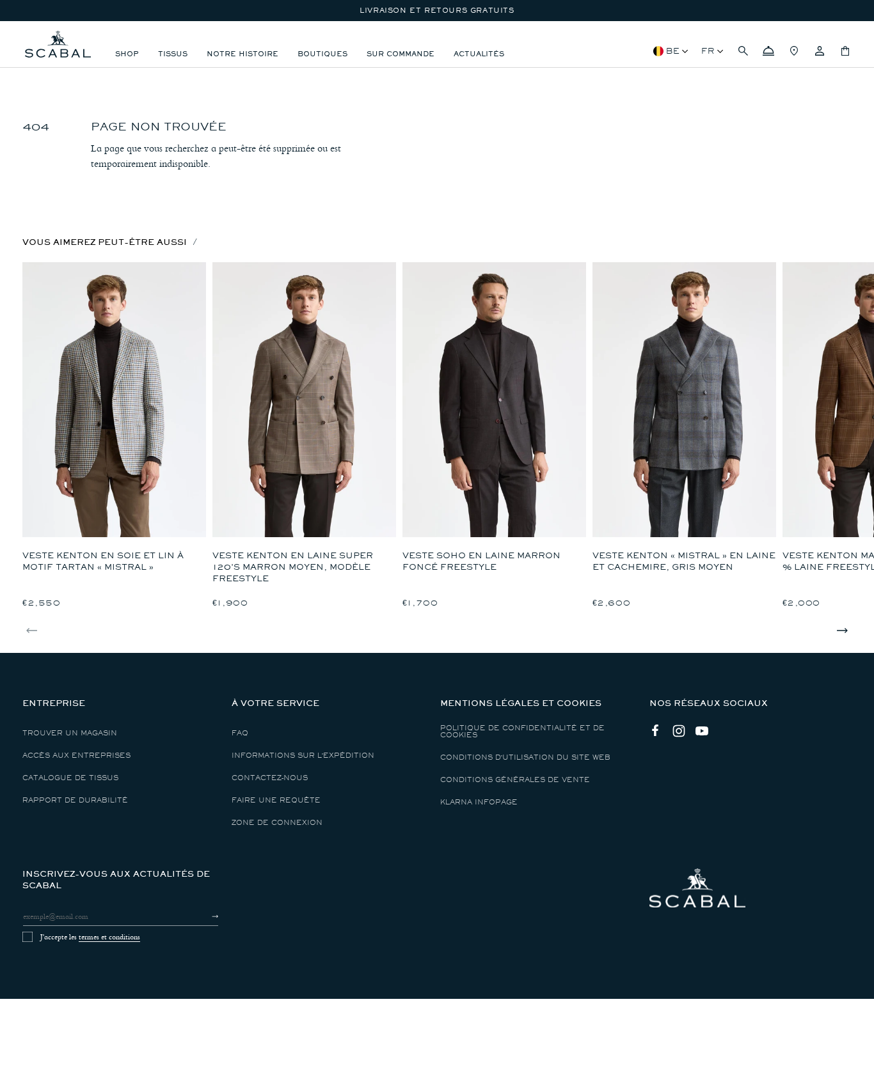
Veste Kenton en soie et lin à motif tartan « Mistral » (103, 561)
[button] (742, 51)
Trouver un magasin (69, 733)
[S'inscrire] (203, 916)
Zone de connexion (277, 822)
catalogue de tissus (70, 777)
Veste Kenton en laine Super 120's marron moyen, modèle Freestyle (292, 567)
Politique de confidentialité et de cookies (522, 732)
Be (672, 51)
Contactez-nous (270, 777)
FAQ (240, 733)
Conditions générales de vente (515, 779)
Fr (708, 51)
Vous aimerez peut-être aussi (104, 242)
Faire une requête (276, 800)
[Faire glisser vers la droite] (842, 630)
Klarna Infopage (479, 802)
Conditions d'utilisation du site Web (525, 757)
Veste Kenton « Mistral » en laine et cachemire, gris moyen (683, 561)
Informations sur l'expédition (303, 755)
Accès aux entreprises (76, 755)
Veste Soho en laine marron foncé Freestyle (481, 561)
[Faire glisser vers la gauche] (32, 630)
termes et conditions (109, 936)
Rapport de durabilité (75, 800)
